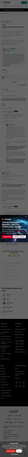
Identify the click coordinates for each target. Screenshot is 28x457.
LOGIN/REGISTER (7, 236)
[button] (14, 454)
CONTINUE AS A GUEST (19, 236)
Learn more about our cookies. (15, 448)
